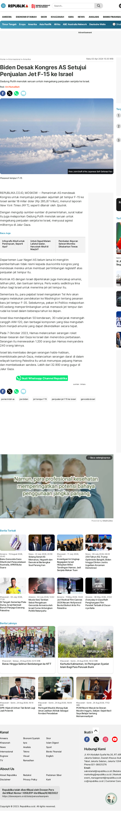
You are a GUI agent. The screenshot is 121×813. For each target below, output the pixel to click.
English (49, 756)
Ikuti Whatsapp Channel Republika (44, 378)
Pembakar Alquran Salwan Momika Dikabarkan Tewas (68, 244)
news (81, 16)
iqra (71, 16)
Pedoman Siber (53, 775)
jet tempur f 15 (40, 399)
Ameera (4, 738)
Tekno (26, 751)
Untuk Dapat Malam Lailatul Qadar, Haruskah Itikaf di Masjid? (40, 245)
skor (44, 16)
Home (3, 59)
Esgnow (4, 756)
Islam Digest (52, 742)
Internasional (14, 59)
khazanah (57, 16)
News (3, 747)
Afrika (57, 24)
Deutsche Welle (97, 24)
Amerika (32, 24)
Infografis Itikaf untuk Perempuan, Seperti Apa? (13, 244)
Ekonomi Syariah (26, 16)
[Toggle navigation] (3, 5)
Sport (49, 747)
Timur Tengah (9, 24)
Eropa (22, 24)
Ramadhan (28, 760)
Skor (48, 738)
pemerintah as (7, 399)
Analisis (27, 747)
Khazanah (5, 742)
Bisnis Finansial (53, 751)
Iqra (25, 742)
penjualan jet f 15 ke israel (64, 399)
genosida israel (88, 399)
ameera (7, 16)
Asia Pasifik (45, 24)
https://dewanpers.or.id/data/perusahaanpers (25, 796)
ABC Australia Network (75, 24)
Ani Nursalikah (12, 86)
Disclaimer (5, 779)
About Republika (8, 775)
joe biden (24, 399)
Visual (26, 756)
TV (1, 760)
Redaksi (27, 775)
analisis (94, 16)
